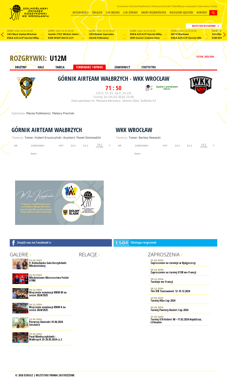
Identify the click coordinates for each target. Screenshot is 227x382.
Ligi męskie (113, 12)
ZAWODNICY (122, 67)
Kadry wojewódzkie (153, 12)
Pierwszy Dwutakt (161, 6)
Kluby (214, 6)
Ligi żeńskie (130, 12)
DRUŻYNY (20, 67)
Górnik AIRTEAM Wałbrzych (94, 78)
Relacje (88, 254)
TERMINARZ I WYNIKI (89, 67)
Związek (97, 12)
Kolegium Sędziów (181, 12)
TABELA (60, 67)
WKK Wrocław (151, 78)
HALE (41, 67)
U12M (58, 58)
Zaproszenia (164, 254)
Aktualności (80, 12)
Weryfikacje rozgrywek (184, 6)
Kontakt (202, 12)
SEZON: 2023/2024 (205, 56)
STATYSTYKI (148, 67)
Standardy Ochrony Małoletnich (133, 6)
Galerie (19, 254)
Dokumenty (204, 6)
